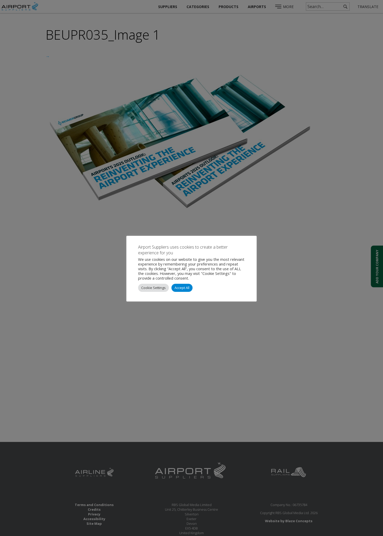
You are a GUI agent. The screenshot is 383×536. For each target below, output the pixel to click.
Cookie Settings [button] (153, 287)
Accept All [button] (182, 287)
